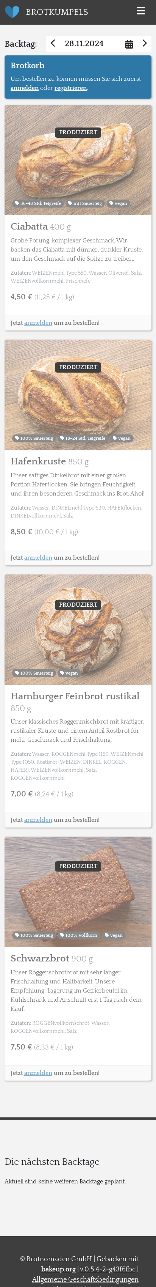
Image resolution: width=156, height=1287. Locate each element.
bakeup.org (58, 1269)
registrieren (71, 88)
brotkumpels (57, 12)
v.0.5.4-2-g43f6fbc (108, 1269)
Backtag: (21, 44)
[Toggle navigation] (141, 12)
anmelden (25, 88)
